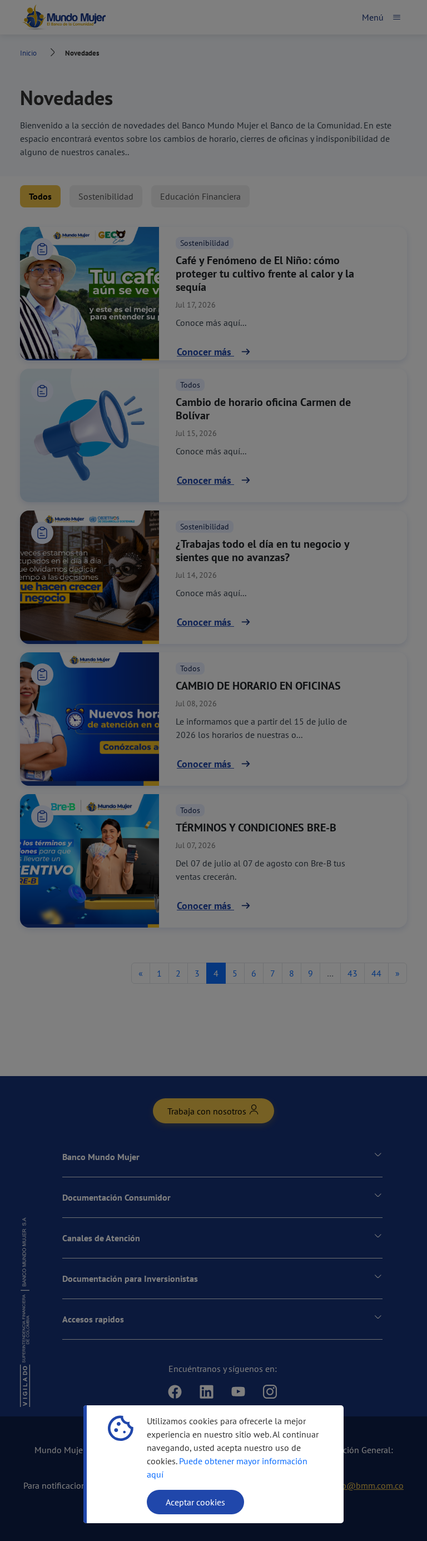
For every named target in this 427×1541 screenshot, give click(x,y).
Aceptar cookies (195, 1502)
